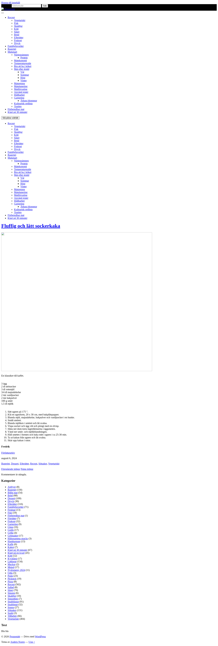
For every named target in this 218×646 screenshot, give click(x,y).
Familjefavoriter (16, 46)
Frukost (18, 40)
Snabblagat (13, 601)
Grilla (10, 532)
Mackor (11, 564)
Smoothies (13, 598)
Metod (11, 567)
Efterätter (18, 37)
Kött (16, 29)
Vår (22, 72)
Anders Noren (17, 642)
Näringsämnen (21, 54)
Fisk (16, 23)
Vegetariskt (19, 20)
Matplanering (20, 86)
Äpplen (18, 106)
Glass (10, 527)
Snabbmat (13, 604)
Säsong (11, 593)
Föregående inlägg (10, 469)
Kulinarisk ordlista (23, 103)
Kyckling (12, 558)
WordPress (40, 636)
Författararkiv (8, 452)
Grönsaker (13, 535)
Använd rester (21, 92)
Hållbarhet (19, 95)
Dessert (15, 463)
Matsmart (12, 52)
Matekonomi (20, 60)
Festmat (11, 509)
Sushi (10, 613)
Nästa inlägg (27, 469)
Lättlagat (12, 561)
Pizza (10, 581)
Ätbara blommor (28, 100)
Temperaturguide (22, 63)
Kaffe (10, 544)
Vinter (23, 80)
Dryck (17, 43)
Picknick (12, 578)
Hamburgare (14, 541)
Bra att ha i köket (22, 66)
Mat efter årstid (21, 69)
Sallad (11, 587)
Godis (11, 530)
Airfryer (12, 487)
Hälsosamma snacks (18, 538)
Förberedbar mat (16, 109)
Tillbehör (12, 616)
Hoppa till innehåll (10, 2)
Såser (16, 31)
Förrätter (12, 518)
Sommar (24, 74)
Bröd (16, 34)
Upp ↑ (32, 642)
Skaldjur (18, 26)
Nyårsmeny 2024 (16, 570)
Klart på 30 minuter (17, 112)
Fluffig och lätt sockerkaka (30, 226)
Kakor (11, 547)
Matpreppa (19, 83)
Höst (22, 77)
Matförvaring (20, 89)
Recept (11, 17)
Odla (10, 573)
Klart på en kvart (16, 553)
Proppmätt (15, 636)
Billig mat (13, 492)
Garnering (19, 97)
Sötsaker (42, 463)
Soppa (11, 607)
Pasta (10, 575)
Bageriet (12, 49)
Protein (24, 57)
